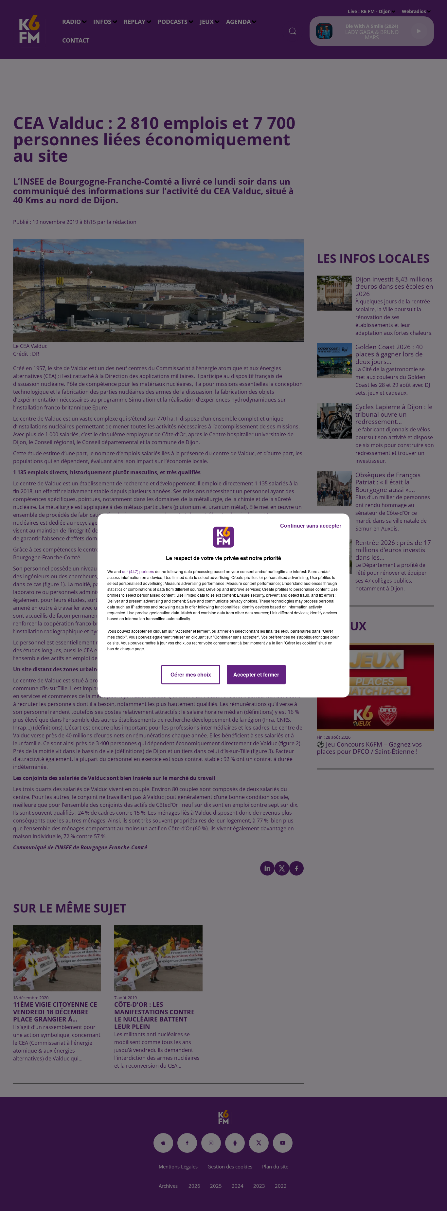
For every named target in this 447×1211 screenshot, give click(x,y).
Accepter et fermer (256, 674)
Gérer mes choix (190, 674)
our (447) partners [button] (138, 571)
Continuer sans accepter (310, 525)
